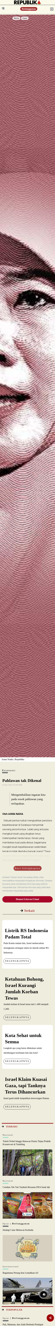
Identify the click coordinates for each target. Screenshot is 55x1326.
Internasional (11, 1266)
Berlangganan (29, 9)
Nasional (8, 1135)
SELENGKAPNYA (17, 961)
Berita (16, 18)
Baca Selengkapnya (27, 868)
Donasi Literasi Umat (27, 899)
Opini (24, 18)
